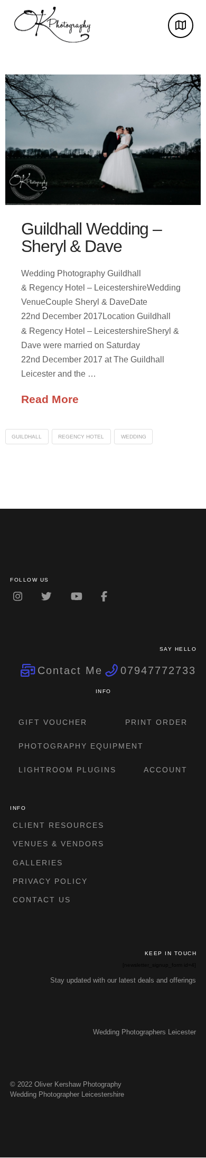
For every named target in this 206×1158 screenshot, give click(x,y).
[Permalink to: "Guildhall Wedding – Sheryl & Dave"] (103, 139)
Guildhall (27, 437)
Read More (50, 399)
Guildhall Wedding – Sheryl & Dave (91, 237)
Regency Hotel (81, 437)
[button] (180, 25)
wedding (133, 437)
